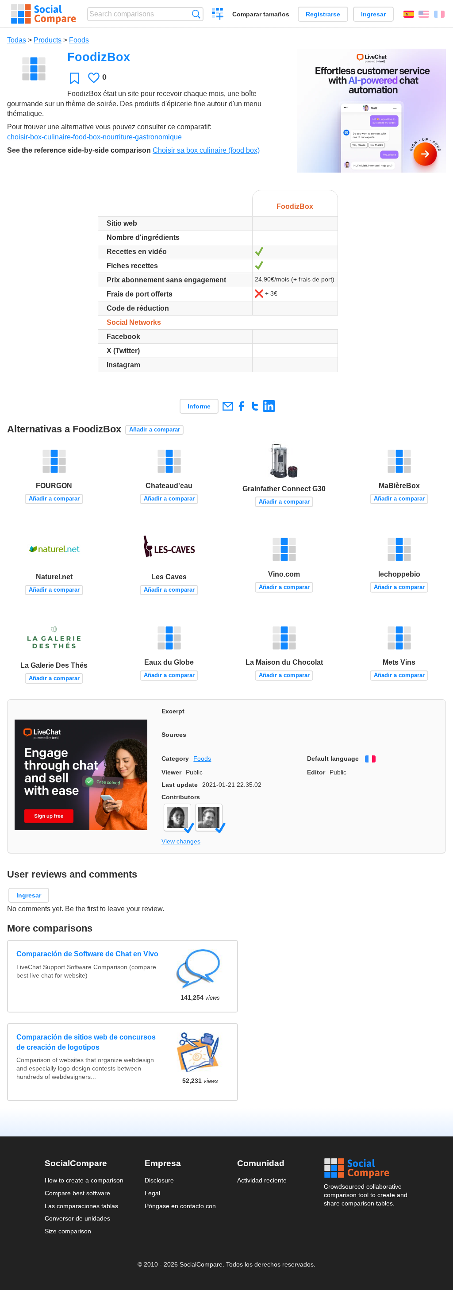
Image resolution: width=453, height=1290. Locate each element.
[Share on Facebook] (241, 406)
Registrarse (323, 14)
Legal (152, 1193)
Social (366, 1168)
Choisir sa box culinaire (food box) (206, 150)
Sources (173, 734)
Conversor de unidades (77, 1218)
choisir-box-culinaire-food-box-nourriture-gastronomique (94, 137)
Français (439, 14)
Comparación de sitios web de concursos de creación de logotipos (86, 1042)
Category (175, 758)
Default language (333, 758)
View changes (180, 841)
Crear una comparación (218, 15)
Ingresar (373, 14)
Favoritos (75, 78)
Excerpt (172, 711)
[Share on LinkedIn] (269, 406)
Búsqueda (196, 14)
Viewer (171, 772)
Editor (316, 772)
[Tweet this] (255, 406)
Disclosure (159, 1180)
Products (47, 40)
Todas (16, 40)
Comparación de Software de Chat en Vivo (87, 954)
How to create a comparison (84, 1180)
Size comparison (68, 1231)
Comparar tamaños (260, 14)
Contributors (180, 797)
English (423, 14)
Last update (179, 784)
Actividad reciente (262, 1180)
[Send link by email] (228, 406)
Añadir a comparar (154, 429)
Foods (79, 40)
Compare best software (77, 1193)
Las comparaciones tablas (81, 1205)
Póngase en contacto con (180, 1205)
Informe (199, 406)
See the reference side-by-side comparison (79, 150)
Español (408, 14)
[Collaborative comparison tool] (43, 14)
